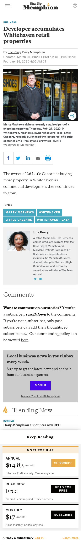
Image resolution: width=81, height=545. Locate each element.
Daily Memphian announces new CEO (31, 425)
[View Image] (72, 116)
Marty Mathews (19, 212)
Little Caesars (18, 219)
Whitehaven (49, 212)
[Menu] (8, 6)
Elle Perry (14, 52)
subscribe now (15, 334)
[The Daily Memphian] (40, 6)
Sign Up (40, 385)
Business (9, 22)
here (24, 340)
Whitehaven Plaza (53, 219)
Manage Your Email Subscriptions (40, 396)
